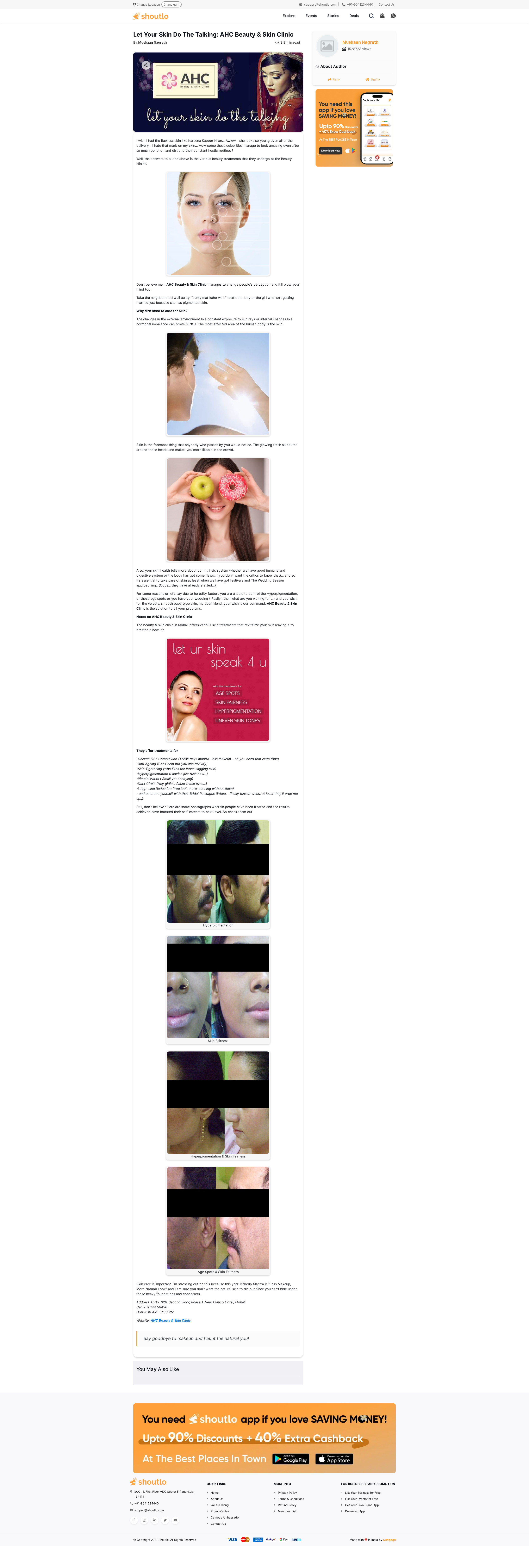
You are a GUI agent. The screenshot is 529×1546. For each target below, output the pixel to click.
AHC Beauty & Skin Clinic (171, 1320)
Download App (355, 1511)
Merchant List (287, 1511)
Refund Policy (287, 1505)
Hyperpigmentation (218, 925)
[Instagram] (144, 1520)
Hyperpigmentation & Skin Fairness (218, 1156)
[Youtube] (175, 1520)
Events (311, 16)
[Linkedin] (154, 1520)
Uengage (389, 1539)
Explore (289, 16)
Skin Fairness (218, 1041)
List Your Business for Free (363, 1492)
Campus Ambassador (225, 1517)
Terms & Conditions (291, 1499)
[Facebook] (134, 1520)
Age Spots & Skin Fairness (218, 1272)
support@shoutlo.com (320, 4)
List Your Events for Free (361, 1499)
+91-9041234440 (359, 4)
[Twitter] (165, 1520)
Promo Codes (220, 1511)
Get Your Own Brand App (362, 1505)
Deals (354, 16)
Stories (333, 16)
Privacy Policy (287, 1492)
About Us (217, 1499)
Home (215, 1492)
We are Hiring (220, 1505)
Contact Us (387, 4)
